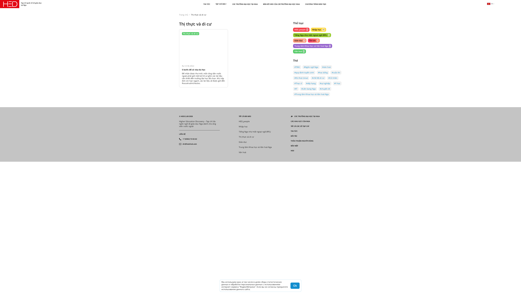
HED (292, 151)
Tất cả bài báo (245, 116)
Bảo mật (294, 146)
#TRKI (297, 67)
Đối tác (294, 136)
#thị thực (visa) (301, 78)
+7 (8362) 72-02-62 (190, 139)
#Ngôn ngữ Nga (311, 67)
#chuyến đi (325, 88)
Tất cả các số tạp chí (300, 126)
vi (492, 4)
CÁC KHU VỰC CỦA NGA (300, 121)
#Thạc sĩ (298, 83)
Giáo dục (299, 40)
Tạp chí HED (221, 4)
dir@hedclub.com (190, 144)
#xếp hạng (311, 83)
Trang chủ (183, 14)
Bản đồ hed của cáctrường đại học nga (281, 4)
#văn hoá (326, 67)
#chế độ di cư (318, 78)
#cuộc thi (336, 72)
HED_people (301, 29)
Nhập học (318, 29)
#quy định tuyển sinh (304, 72)
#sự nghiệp (325, 83)
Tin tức (206, 4)
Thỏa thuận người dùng (302, 141)
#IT (295, 88)
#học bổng (323, 72)
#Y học (337, 83)
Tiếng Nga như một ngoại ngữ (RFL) (311, 35)
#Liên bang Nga (308, 88)
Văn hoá (299, 51)
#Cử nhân (332, 78)
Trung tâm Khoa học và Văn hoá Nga (312, 46)
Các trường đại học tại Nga (245, 4)
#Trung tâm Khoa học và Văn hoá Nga (311, 94)
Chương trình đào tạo (315, 4)
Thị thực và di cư (246, 137)
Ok (295, 285)
